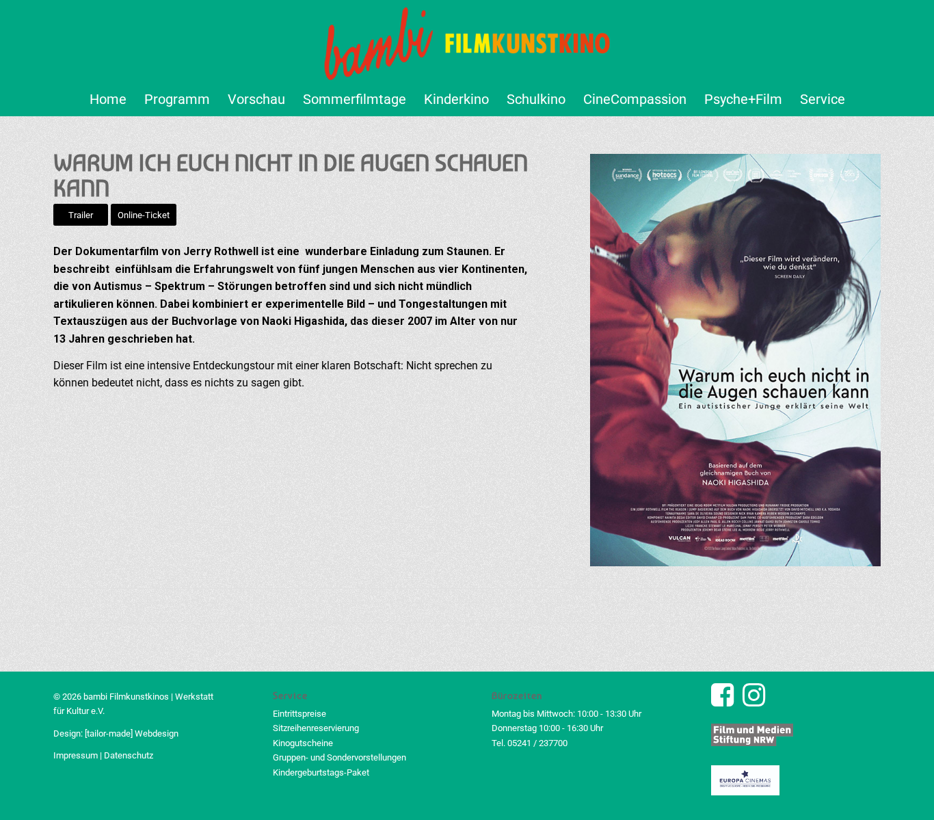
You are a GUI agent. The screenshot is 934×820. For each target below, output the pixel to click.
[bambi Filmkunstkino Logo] (467, 41)
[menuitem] (108, 99)
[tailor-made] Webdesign (131, 733)
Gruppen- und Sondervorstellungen (339, 757)
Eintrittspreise (299, 714)
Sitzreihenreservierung (316, 728)
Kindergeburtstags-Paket (321, 772)
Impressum (75, 755)
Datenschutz (128, 755)
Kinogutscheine (303, 743)
